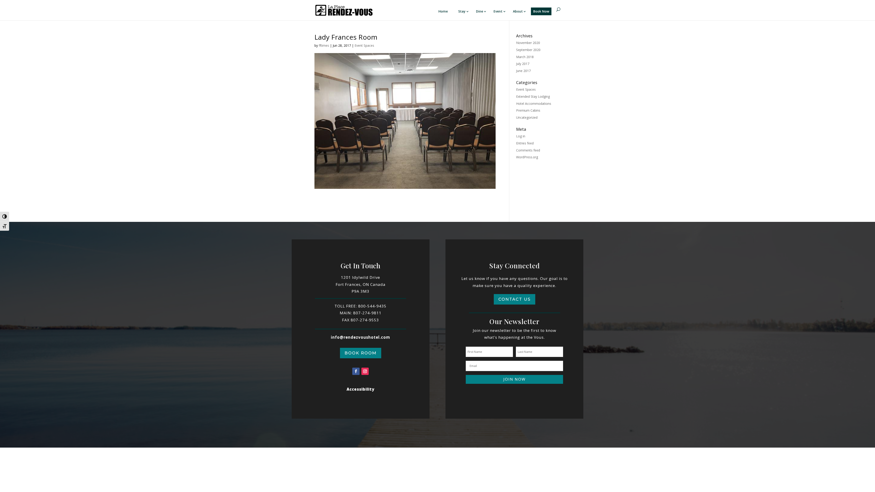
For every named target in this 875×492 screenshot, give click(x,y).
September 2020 (528, 50)
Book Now (541, 11)
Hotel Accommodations (533, 103)
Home (443, 11)
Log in (520, 136)
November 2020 (528, 43)
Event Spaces (364, 45)
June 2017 (523, 71)
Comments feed (528, 150)
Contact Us (514, 299)
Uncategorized (527, 117)
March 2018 (525, 57)
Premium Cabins (528, 110)
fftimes (324, 45)
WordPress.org (527, 157)
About (518, 11)
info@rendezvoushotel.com (360, 337)
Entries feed (525, 143)
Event (498, 11)
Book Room (361, 353)
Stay (462, 11)
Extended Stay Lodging (533, 96)
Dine (479, 11)
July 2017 (522, 64)
